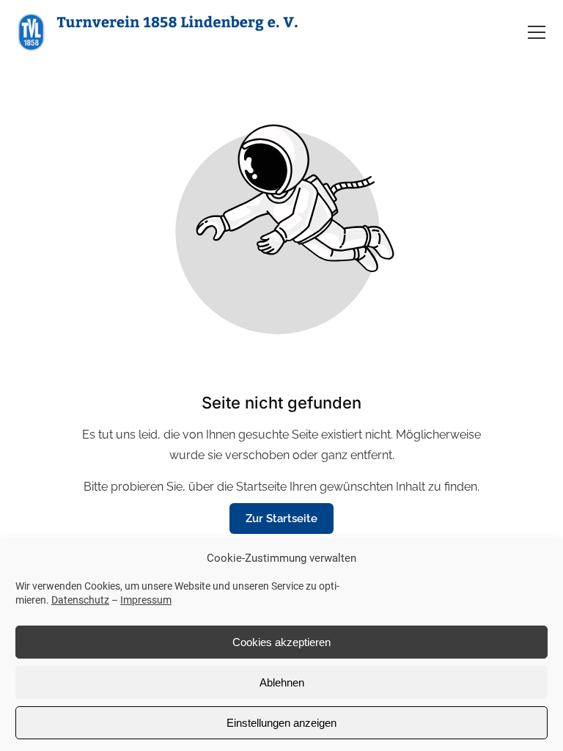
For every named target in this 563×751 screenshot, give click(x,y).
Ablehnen (282, 682)
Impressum (146, 600)
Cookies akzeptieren (281, 642)
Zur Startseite (281, 518)
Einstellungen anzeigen (281, 723)
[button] (536, 32)
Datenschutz (80, 600)
